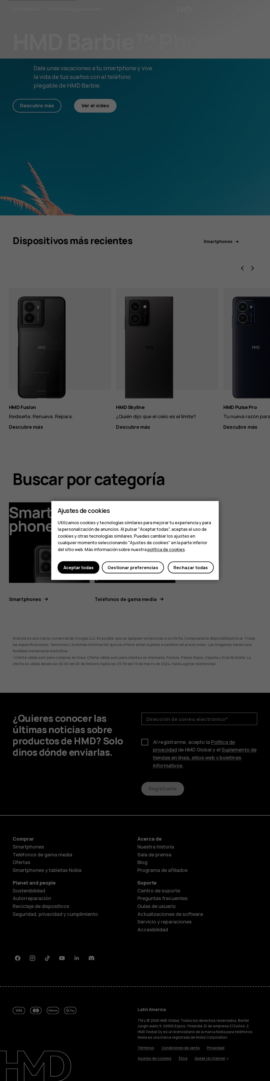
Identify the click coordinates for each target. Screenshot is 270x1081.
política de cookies (166, 549)
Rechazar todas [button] (190, 567)
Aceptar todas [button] (79, 567)
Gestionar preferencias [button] (133, 567)
